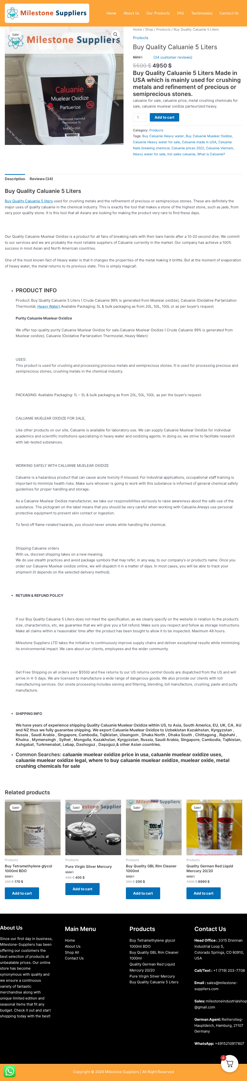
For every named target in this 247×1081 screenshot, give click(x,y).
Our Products (158, 13)
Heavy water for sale (149, 154)
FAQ (180, 13)
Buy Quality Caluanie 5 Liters (154, 982)
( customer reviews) (172, 57)
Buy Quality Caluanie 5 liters (29, 201)
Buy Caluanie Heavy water (163, 136)
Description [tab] (15, 179)
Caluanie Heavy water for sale (156, 142)
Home (111, 13)
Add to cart (164, 117)
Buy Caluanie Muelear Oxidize (209, 136)
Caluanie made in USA (199, 142)
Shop (149, 29)
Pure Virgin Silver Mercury (152, 976)
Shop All (72, 952)
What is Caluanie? (211, 154)
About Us (131, 13)
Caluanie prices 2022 (188, 148)
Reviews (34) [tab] (41, 179)
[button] (115, 34)
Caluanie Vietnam (219, 148)
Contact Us (229, 13)
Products (163, 29)
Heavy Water (48, 306)
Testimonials (202, 13)
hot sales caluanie (181, 154)
